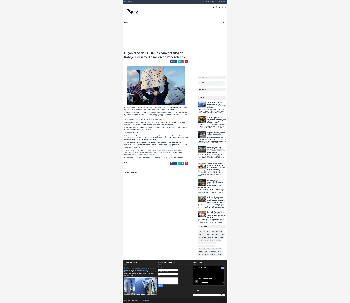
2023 (204, 234)
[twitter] (214, 7)
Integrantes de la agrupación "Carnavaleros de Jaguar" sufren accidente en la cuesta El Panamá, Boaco (211, 183)
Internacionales (128, 164)
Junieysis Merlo (203, 246)
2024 (208, 234)
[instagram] (222, 7)
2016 (200, 231)
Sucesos (212, 254)
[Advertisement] (137, 37)
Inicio (207, 1)
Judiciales (212, 243)
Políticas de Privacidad (145, 300)
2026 (217, 234)
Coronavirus (202, 237)
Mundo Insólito (203, 251)
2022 (200, 234)
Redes (206, 254)
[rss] (225, 7)
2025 (213, 234)
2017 (204, 231)
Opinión (220, 251)
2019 (213, 231)
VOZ (130, 300)
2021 (221, 231)
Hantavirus (218, 240)
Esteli (211, 240)
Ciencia (222, 234)
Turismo (219, 254)
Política (201, 254)
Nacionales (213, 251)
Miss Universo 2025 (216, 248)
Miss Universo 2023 (204, 248)
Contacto (222, 1)
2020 (217, 231)
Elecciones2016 (219, 237)
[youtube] (220, 7)
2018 (208, 231)
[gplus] (217, 7)
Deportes (210, 237)
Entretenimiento (203, 240)
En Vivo (214, 1)
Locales (211, 246)
